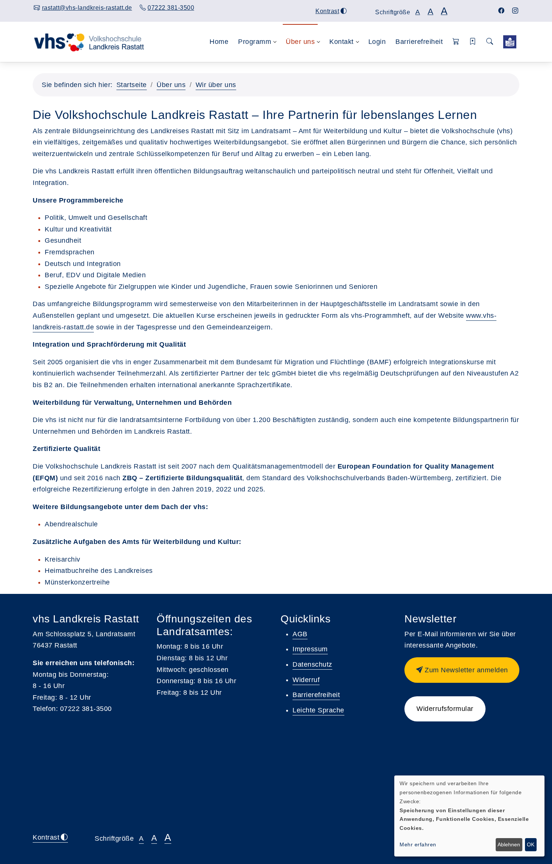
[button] (456, 42)
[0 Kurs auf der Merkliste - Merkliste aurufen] (509, 41)
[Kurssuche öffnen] (489, 41)
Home (219, 41)
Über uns (171, 85)
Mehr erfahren (418, 844)
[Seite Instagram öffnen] (515, 11)
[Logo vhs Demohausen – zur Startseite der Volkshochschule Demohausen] (89, 42)
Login (377, 41)
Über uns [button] (300, 41)
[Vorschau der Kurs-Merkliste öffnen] (473, 42)
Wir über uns (216, 85)
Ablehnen (509, 844)
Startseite (131, 85)
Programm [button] (254, 41)
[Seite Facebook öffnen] (501, 11)
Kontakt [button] (341, 41)
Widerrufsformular (445, 708)
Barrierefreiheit (419, 41)
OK (530, 844)
